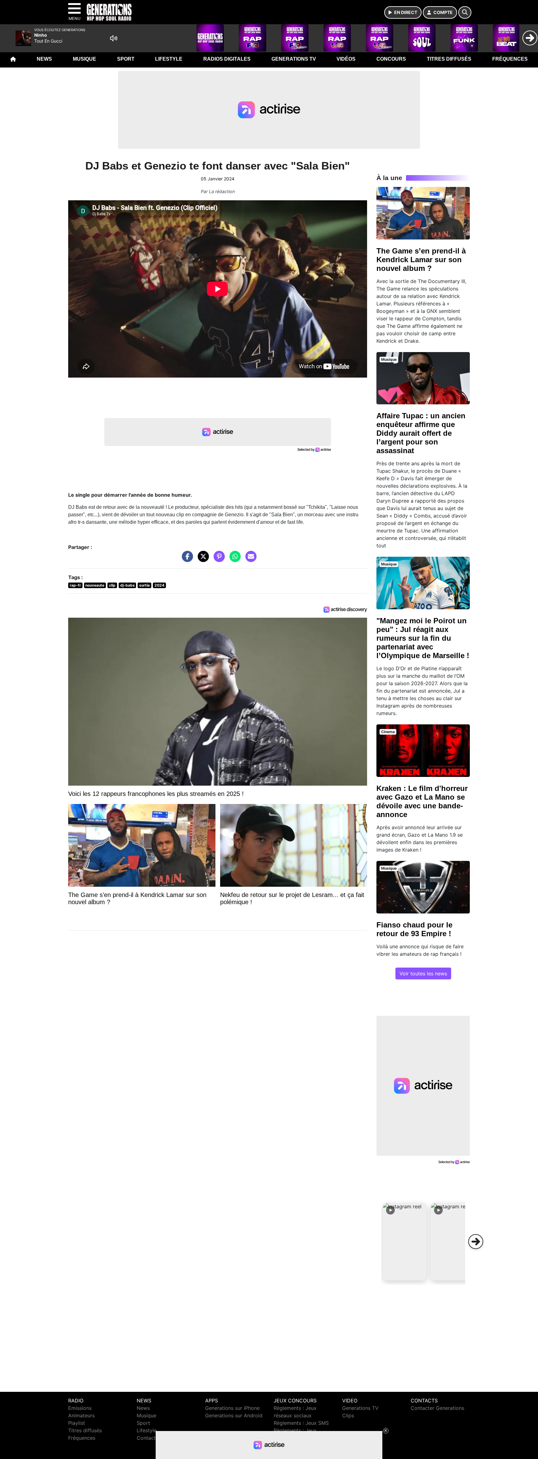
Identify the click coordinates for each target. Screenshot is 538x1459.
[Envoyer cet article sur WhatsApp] (233, 559)
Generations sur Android (233, 1415)
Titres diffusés (449, 59)
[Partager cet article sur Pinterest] (217, 559)
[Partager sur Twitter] (202, 559)
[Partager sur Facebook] (186, 559)
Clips (348, 1415)
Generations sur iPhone (232, 1408)
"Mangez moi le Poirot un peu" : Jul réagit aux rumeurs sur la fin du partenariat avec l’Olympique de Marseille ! (422, 638)
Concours (391, 59)
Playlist (76, 1423)
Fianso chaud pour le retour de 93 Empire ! (414, 929)
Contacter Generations (437, 1408)
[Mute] (113, 38)
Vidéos (346, 59)
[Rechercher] (464, 12)
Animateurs (81, 1415)
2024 (159, 585)
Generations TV (293, 59)
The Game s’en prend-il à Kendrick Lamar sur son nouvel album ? (421, 259)
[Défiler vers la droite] (475, 1241)
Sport (125, 59)
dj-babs (127, 585)
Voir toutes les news (423, 973)
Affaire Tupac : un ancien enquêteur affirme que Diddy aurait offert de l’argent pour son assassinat (420, 433)
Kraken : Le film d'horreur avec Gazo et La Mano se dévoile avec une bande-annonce (422, 801)
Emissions (80, 1408)
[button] (405, 1241)
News (44, 59)
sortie (144, 585)
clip (112, 585)
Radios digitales (227, 59)
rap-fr (75, 585)
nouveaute (94, 585)
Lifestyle (168, 59)
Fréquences (510, 59)
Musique (84, 59)
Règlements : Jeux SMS (301, 1423)
